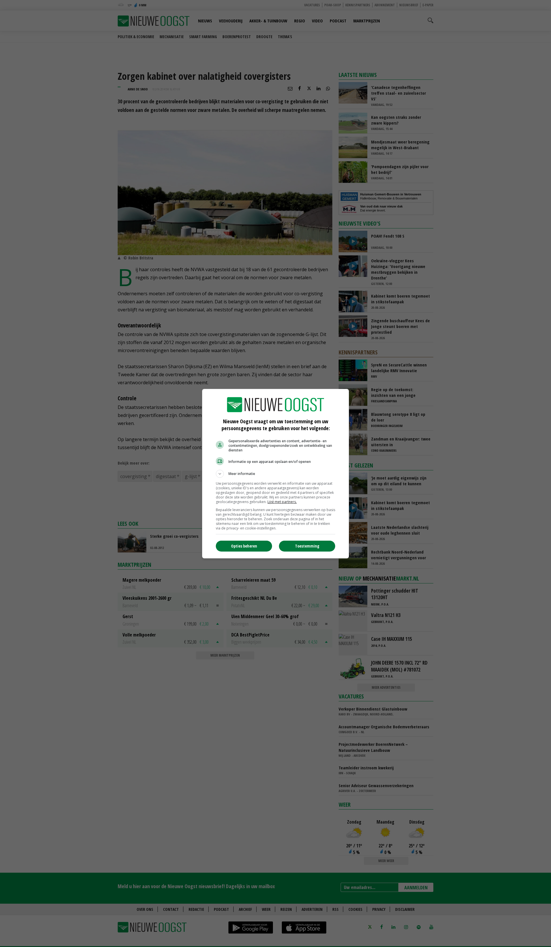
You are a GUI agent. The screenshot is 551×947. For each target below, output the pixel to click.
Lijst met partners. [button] (282, 501)
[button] (275, 474)
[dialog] (275, 473)
